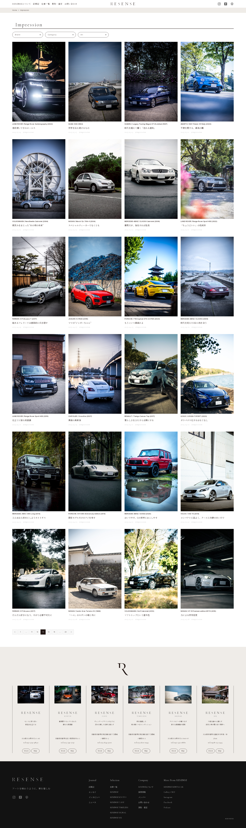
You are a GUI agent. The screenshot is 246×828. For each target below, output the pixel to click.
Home (14, 10)
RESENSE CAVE (117, 802)
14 (49, 632)
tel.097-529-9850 (30, 742)
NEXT (71, 632)
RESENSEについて (21, 3)
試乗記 (36, 3)
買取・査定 (57, 3)
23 (66, 632)
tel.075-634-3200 (105, 742)
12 (37, 632)
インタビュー (94, 797)
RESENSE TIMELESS (119, 807)
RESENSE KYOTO (118, 797)
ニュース (92, 802)
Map (35, 751)
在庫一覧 (45, 3)
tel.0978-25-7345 (215, 742)
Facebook (225, 3)
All (82, 35)
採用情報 (142, 792)
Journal (92, 780)
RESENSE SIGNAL (118, 812)
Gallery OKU (169, 792)
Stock (26, 751)
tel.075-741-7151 (67, 742)
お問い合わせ (71, 3)
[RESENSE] (123, 3)
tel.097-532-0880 (178, 742)
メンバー (142, 797)
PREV (14, 632)
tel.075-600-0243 (141, 742)
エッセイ (92, 792)
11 (32, 632)
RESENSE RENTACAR (173, 787)
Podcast (232, 3)
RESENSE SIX (116, 817)
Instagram (219, 3)
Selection (115, 780)
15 (54, 632)
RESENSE (114, 792)
